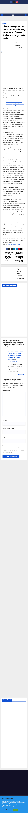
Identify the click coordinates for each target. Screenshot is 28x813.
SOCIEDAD (5, 23)
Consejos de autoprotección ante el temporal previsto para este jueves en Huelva (15, 104)
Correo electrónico (8, 428)
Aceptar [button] (15, 809)
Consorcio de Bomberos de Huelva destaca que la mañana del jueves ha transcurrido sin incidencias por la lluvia (19, 257)
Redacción (5, 299)
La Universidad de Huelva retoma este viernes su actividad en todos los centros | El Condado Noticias (15, 355)
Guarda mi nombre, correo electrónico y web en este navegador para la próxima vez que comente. (14, 450)
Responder (21, 374)
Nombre (5, 420)
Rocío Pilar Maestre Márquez (20, 44)
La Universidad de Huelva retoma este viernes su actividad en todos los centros (9, 256)
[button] (23, 15)
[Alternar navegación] (13, 15)
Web (4, 437)
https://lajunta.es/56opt (13, 244)
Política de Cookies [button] (7, 809)
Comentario (6, 390)
